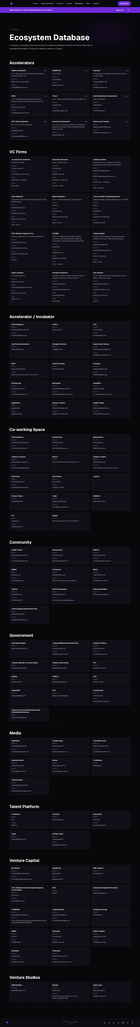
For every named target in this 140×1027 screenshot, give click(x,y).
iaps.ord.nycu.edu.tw (18, 107)
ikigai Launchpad (47, 3)
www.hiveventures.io (18, 207)
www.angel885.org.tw (19, 696)
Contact (96, 3)
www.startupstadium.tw (101, 594)
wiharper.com (97, 915)
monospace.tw (98, 442)
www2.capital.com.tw (19, 242)
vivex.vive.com (57, 330)
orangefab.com (57, 349)
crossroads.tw (98, 696)
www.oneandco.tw (99, 462)
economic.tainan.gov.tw (19, 717)
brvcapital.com (98, 873)
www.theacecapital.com (101, 284)
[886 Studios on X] (104, 1023)
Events (69, 3)
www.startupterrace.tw (19, 668)
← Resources (14, 29)
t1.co (13, 819)
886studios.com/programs (20, 82)
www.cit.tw (15, 521)
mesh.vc (55, 205)
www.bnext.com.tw (18, 765)
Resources (79, 3)
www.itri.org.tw (98, 682)
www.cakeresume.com (19, 839)
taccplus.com (56, 105)
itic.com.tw (15, 895)
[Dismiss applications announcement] (129, 10)
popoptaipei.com (17, 501)
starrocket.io (56, 482)
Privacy (70, 1024)
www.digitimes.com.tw (19, 746)
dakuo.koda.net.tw (99, 555)
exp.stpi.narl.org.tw (99, 668)
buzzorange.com (57, 746)
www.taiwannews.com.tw (20, 785)
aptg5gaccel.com (17, 130)
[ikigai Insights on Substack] (128, 1023)
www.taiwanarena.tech (59, 668)
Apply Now (124, 3)
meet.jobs (96, 819)
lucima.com (56, 247)
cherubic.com (56, 168)
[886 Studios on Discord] (123, 1023)
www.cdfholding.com (100, 893)
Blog (88, 3)
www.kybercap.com (99, 936)
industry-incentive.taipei (60, 696)
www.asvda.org (17, 682)
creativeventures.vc (58, 284)
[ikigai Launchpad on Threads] (118, 1023)
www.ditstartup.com (18, 388)
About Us (60, 3)
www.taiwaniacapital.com (20, 915)
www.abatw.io (97, 105)
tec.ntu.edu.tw (97, 330)
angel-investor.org (18, 281)
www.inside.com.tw (58, 765)
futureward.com (57, 442)
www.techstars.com (58, 575)
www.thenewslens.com (100, 746)
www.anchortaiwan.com (60, 408)
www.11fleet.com (17, 594)
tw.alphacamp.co (57, 839)
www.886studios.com (19, 990)
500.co (54, 893)
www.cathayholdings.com (101, 171)
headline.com (16, 956)
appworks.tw (56, 79)
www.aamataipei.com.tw (101, 408)
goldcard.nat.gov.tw (18, 614)
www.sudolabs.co (99, 990)
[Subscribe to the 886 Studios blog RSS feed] (132, 1023)
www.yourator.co (57, 819)
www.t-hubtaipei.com (59, 501)
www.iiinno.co (16, 575)
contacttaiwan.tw (98, 648)
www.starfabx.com (58, 135)
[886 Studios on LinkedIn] (109, 1023)
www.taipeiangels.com (100, 244)
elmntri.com (56, 990)
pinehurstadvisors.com (60, 956)
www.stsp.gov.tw (98, 388)
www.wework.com (99, 501)
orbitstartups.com (58, 369)
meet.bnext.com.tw (99, 575)
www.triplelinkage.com (59, 682)
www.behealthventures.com (61, 388)
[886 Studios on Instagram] (114, 1023)
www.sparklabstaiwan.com (102, 127)
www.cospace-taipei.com (20, 462)
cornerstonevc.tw (17, 168)
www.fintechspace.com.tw (20, 330)
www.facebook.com (18, 482)
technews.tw (97, 765)
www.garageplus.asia (100, 82)
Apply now (119, 10)
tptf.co (95, 205)
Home (35, 3)
